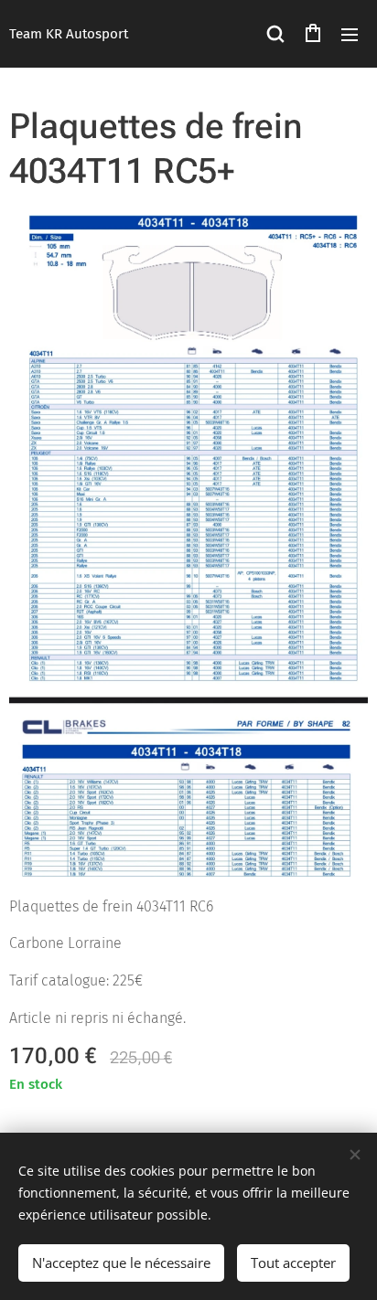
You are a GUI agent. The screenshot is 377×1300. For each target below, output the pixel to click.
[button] (275, 34)
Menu (349, 34)
